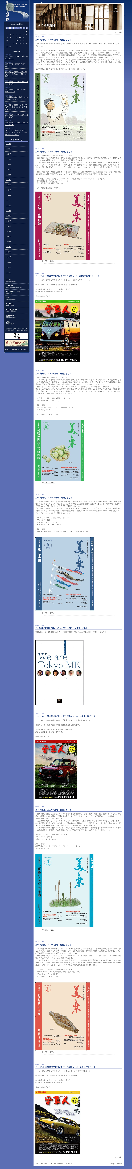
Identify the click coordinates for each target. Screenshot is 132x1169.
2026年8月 (17, 24)
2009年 (8, 221)
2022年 (8, 154)
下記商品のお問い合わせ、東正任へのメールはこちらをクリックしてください (16, 329)
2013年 (8, 200)
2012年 (8, 205)
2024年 (8, 144)
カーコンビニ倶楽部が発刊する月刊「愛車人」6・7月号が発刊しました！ (16, 74)
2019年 (8, 169)
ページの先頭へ (59, 1163)
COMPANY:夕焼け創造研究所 (16, 317)
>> (22, 24)
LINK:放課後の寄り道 (16, 323)
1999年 (8, 267)
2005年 (8, 242)
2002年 (8, 252)
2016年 (8, 185)
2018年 (8, 175)
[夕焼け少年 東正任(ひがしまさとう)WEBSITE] (17, 11)
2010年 (8, 216)
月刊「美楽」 (49, 261)
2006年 (8, 236)
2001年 (8, 257)
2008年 (8, 226)
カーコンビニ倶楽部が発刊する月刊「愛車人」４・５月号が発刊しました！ (16, 107)
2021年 (8, 159)
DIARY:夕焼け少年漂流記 (16, 280)
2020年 (8, 164)
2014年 (8, 195)
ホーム (7, 349)
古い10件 (118, 32)
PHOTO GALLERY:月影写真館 (16, 293)
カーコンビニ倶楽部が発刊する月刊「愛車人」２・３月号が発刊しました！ (16, 132)
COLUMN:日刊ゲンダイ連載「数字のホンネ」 (16, 287)
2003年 (8, 247)
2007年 (8, 231)
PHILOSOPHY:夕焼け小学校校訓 (16, 311)
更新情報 (14, 349)
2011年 (8, 211)
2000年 (8, 262)
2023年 (8, 149)
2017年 (8, 180)
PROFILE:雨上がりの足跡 (16, 305)
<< (12, 24)
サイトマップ (23, 349)
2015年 (8, 190)
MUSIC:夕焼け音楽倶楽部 (16, 299)
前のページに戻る (46, 1163)
